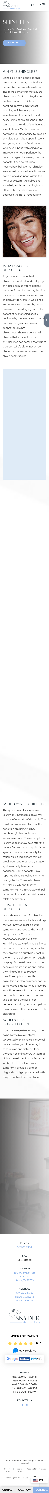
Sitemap (42, 1469)
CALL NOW (24, 1490)
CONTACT (14, 43)
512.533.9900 (24, 1247)
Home (6, 29)
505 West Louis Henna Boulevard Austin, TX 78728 (24, 1297)
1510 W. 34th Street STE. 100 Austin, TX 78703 (24, 1277)
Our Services (19, 29)
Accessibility (32, 1469)
